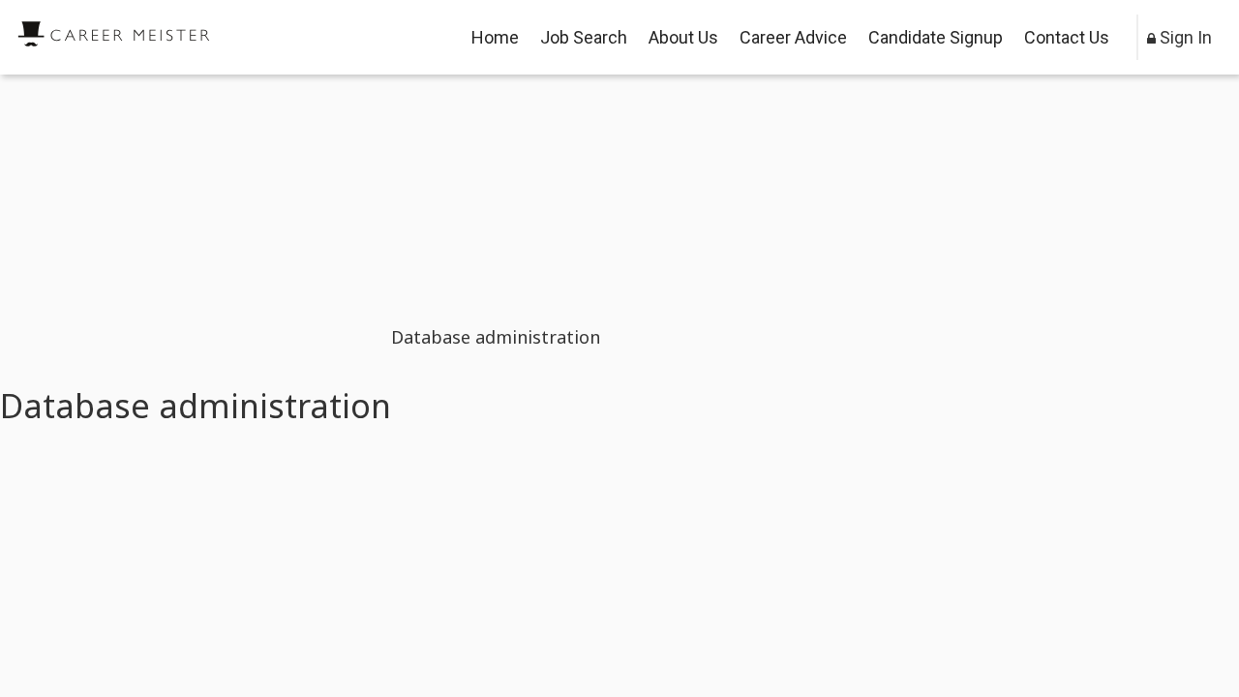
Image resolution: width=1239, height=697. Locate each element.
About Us (683, 37)
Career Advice (793, 37)
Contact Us (1066, 37)
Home (495, 37)
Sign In (1184, 37)
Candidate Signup (935, 37)
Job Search (583, 37)
